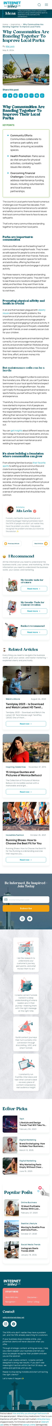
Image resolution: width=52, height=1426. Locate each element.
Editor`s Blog (33, 1301)
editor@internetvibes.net (13, 1317)
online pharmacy (43, 1419)
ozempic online (29, 1424)
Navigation (10, 1301)
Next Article (39, 543)
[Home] (12, 4)
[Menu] (46, 5)
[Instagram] (22, 918)
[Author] (34, 511)
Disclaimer (32, 1297)
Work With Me (11, 1297)
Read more (32, 588)
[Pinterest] (29, 918)
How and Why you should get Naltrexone (30, 1413)
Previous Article (13, 543)
